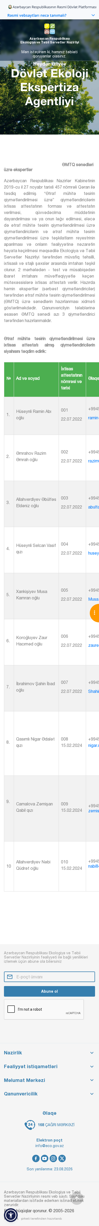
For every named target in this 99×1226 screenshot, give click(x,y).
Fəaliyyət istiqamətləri (31, 1066)
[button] (10, 1215)
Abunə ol (49, 991)
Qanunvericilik (20, 1093)
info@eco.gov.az (49, 1146)
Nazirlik (13, 1052)
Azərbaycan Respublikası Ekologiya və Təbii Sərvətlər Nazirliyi (49, 40)
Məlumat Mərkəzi (24, 1080)
